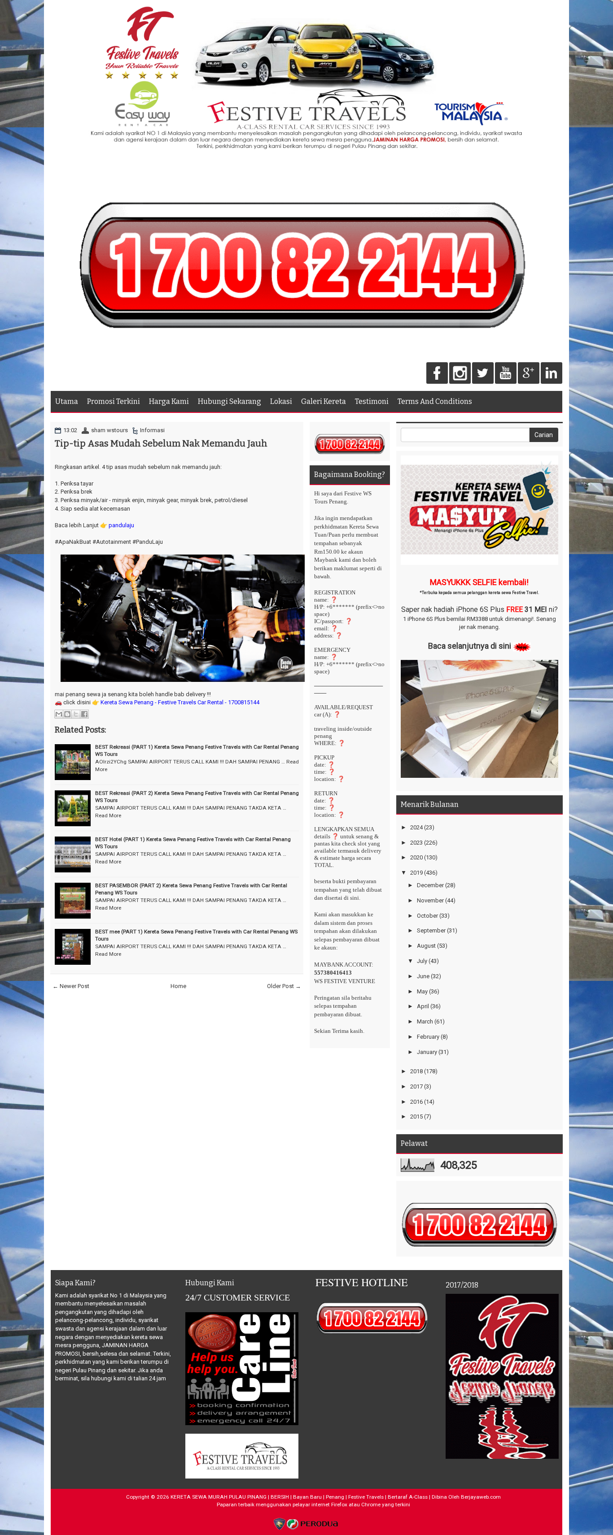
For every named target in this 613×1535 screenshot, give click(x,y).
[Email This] (58, 714)
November (430, 900)
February (428, 1036)
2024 (416, 827)
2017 (416, 1086)
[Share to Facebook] (84, 714)
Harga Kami (169, 401)
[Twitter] (483, 373)
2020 (416, 857)
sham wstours (109, 430)
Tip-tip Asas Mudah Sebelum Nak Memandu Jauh (161, 443)
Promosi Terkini (113, 401)
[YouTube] (506, 373)
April (423, 1006)
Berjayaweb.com (481, 1497)
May (422, 991)
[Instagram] (460, 373)
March (425, 1021)
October (427, 915)
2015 (416, 1116)
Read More (108, 815)
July (422, 961)
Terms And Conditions (435, 401)
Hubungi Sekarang (229, 401)
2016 (416, 1101)
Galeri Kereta (323, 401)
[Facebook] (437, 373)
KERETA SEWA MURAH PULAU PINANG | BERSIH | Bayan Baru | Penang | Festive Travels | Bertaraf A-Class (299, 1497)
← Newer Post (71, 986)
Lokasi (281, 401)
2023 (416, 842)
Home (178, 986)
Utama (66, 401)
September (431, 930)
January (427, 1052)
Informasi (152, 430)
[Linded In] (551, 373)
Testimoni (372, 401)
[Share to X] (75, 714)
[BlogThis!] (67, 714)
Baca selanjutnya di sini (469, 645)
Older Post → (284, 986)
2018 (416, 1071)
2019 (416, 872)
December (430, 885)
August (426, 945)
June (423, 976)
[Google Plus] (528, 373)
